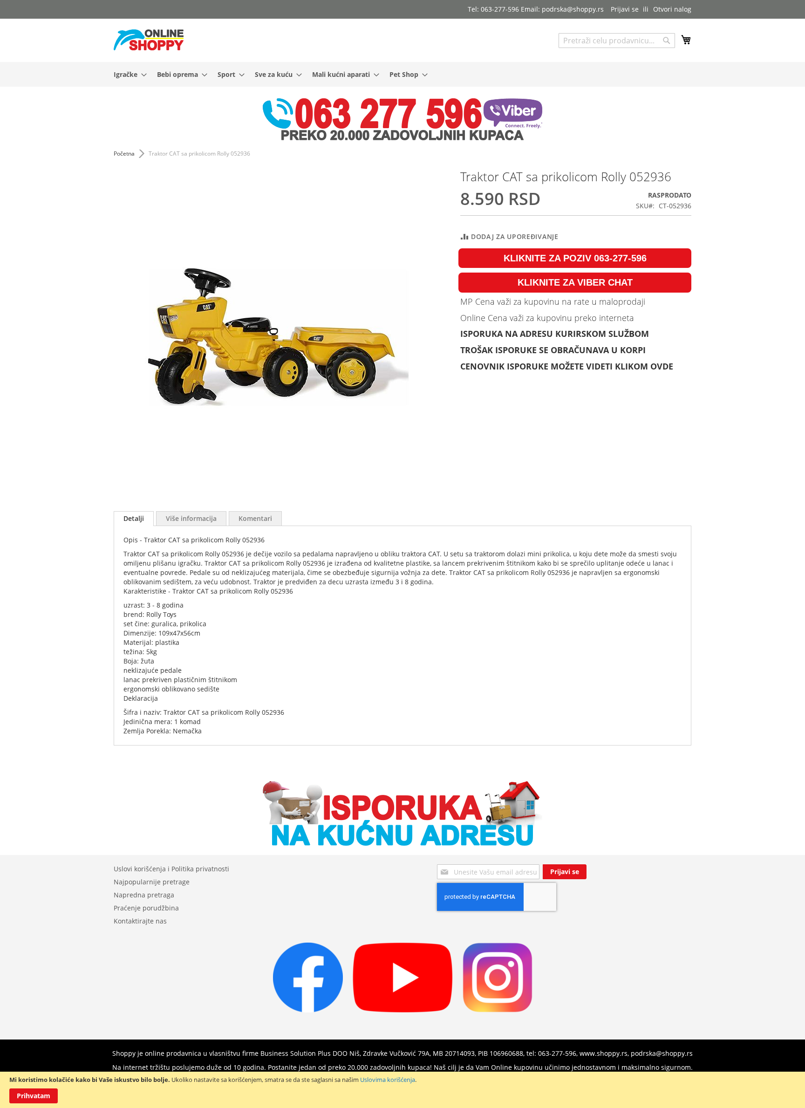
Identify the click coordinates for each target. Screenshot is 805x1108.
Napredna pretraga (144, 894)
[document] (402, 1089)
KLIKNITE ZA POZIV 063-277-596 (575, 258)
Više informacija (191, 518)
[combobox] (617, 40)
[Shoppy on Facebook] (308, 1009)
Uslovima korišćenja (387, 1079)
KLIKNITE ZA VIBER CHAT (575, 282)
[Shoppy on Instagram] (497, 1009)
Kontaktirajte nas (140, 920)
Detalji (133, 518)
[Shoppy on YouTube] (402, 1009)
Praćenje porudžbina (146, 907)
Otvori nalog (672, 9)
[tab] (134, 518)
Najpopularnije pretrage (152, 881)
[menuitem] (127, 74)
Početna (124, 153)
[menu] (402, 74)
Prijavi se (625, 9)
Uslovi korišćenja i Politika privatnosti (171, 868)
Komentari (255, 518)
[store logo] (149, 39)
